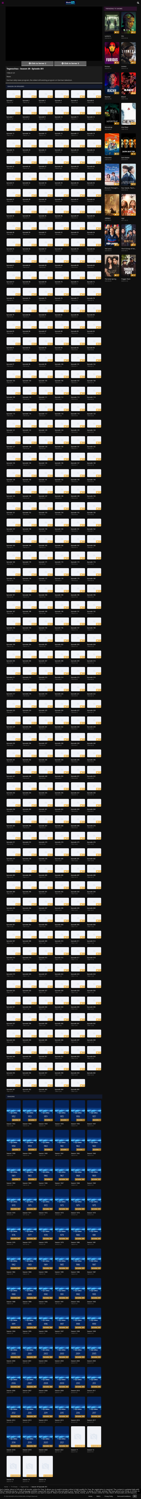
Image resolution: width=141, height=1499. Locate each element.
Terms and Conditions (124, 1496)
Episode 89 (75, 331)
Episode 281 (75, 859)
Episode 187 (11, 611)
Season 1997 (59, 1331)
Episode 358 (59, 1073)
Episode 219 (43, 694)
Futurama (108, 158)
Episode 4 (58, 100)
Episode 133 (11, 463)
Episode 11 (75, 117)
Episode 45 (42, 216)
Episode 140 (27, 480)
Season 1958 (11, 1153)
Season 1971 (27, 1213)
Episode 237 (43, 743)
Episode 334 (59, 1007)
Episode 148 (59, 496)
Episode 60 (91, 249)
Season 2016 (75, 1420)
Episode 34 (58, 183)
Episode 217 (11, 694)
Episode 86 (26, 331)
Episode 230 (27, 727)
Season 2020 (43, 1450)
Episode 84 (91, 315)
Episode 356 (27, 1073)
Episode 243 (43, 760)
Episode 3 (42, 100)
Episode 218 (27, 694)
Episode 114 (91, 397)
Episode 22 (58, 150)
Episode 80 (26, 315)
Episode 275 (75, 842)
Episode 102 (91, 364)
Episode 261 (43, 809)
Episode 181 (11, 595)
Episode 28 (58, 166)
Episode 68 (26, 282)
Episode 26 (26, 166)
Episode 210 (91, 661)
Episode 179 (75, 578)
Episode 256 (59, 793)
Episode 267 (43, 826)
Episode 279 (43, 859)
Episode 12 (91, 117)
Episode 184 (59, 595)
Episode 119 (75, 414)
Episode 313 (11, 958)
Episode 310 (59, 941)
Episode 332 (27, 1007)
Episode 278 (27, 859)
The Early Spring (110, 279)
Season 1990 (43, 1302)
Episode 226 (59, 710)
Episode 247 (11, 776)
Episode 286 (59, 875)
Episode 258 (91, 793)
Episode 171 (43, 562)
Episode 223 (11, 710)
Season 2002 (43, 1361)
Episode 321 (43, 974)
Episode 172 (59, 562)
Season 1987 (91, 1272)
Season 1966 (43, 1183)
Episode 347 (75, 1040)
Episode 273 (43, 842)
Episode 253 (11, 793)
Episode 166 (59, 545)
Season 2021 (59, 1450)
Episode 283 (11, 875)
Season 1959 (27, 1153)
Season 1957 (91, 1124)
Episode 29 (75, 166)
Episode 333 (43, 1007)
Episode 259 (11, 809)
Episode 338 (27, 1023)
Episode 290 (27, 892)
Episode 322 (59, 974)
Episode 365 (75, 1089)
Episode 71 (75, 282)
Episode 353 (75, 1056)
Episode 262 (59, 809)
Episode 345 (43, 1040)
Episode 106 (59, 381)
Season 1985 (59, 1272)
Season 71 (74, 1450)
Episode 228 (91, 710)
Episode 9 (42, 117)
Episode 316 (59, 958)
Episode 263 (75, 809)
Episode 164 (27, 545)
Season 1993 (91, 1302)
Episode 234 (91, 727)
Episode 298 (59, 908)
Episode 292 (59, 892)
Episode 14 (26, 133)
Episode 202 (59, 644)
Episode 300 (91, 908)
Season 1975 (91, 1213)
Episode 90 (91, 331)
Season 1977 (27, 1242)
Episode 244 (59, 760)
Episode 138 (91, 463)
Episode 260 (27, 809)
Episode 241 (11, 760)
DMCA (98, 1496)
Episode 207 (43, 661)
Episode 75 (42, 298)
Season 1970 (11, 1213)
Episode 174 (91, 562)
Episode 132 (91, 447)
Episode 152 (27, 512)
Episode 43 (10, 216)
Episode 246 (91, 760)
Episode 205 (11, 661)
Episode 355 (11, 1073)
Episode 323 (75, 974)
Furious (107, 66)
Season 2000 (11, 1361)
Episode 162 (91, 529)
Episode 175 (11, 578)
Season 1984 (43, 1272)
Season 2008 (43, 1390)
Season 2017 (91, 1420)
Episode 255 (43, 793)
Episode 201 (43, 644)
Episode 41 (75, 199)
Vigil (122, 218)
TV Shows (14, 1487)
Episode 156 (91, 512)
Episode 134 (27, 463)
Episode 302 (27, 925)
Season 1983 (27, 1272)
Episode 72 (91, 282)
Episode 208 (59, 661)
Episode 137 (75, 463)
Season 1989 (27, 1302)
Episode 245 (75, 760)
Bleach (123, 97)
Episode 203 (75, 644)
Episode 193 (11, 628)
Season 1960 (43, 1153)
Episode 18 (91, 133)
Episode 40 (58, 199)
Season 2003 (59, 1361)
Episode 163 (11, 545)
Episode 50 (26, 232)
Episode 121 (11, 430)
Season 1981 (91, 1242)
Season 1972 (43, 1213)
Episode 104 (27, 381)
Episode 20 (26, 150)
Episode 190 (59, 611)
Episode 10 (58, 117)
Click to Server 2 (38, 63)
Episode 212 (27, 677)
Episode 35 (75, 183)
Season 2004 (75, 1361)
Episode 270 (91, 826)
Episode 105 (43, 381)
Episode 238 (59, 743)
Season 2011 (91, 1390)
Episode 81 (42, 315)
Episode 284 (27, 875)
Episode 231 (43, 727)
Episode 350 (27, 1056)
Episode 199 (11, 644)
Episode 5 (74, 100)
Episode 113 (75, 397)
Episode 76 (58, 298)
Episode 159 (43, 529)
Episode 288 (91, 875)
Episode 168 (91, 545)
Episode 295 (11, 908)
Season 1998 (75, 1331)
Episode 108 (91, 381)
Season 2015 (59, 1420)
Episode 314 (27, 958)
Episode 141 (43, 480)
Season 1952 (11, 1124)
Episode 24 (91, 150)
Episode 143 (75, 480)
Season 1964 (11, 1183)
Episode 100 (59, 364)
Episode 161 (75, 529)
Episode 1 (10, 100)
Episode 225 (43, 710)
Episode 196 (59, 628)
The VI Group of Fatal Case (130, 249)
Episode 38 (26, 199)
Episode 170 (27, 562)
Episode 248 (27, 776)
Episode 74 (26, 298)
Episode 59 (75, 249)
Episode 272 (27, 842)
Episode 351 (43, 1056)
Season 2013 (27, 1420)
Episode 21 (42, 150)
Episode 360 (91, 1073)
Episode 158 (27, 529)
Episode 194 (27, 628)
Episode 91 (10, 348)
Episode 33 (42, 183)
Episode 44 (26, 216)
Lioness (123, 66)
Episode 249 (43, 776)
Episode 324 (91, 974)
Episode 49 (10, 232)
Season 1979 (59, 1242)
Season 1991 (59, 1302)
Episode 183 (43, 595)
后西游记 (108, 218)
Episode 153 (43, 512)
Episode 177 (43, 578)
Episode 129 (43, 447)
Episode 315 (43, 958)
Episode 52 (58, 232)
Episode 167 (75, 545)
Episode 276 (91, 842)
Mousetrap (108, 127)
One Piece (124, 127)
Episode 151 (11, 512)
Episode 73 (10, 298)
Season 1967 (59, 1183)
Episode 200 (27, 644)
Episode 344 (27, 1040)
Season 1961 (59, 1153)
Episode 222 (91, 694)
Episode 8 (26, 117)
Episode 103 (11, 381)
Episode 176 (27, 578)
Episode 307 (11, 941)
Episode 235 (11, 743)
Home (6, 1487)
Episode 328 (59, 990)
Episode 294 (91, 892)
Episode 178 (59, 578)
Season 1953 (27, 1124)
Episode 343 (11, 1040)
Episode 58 (58, 249)
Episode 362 (27, 1089)
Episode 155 (75, 512)
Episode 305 (75, 925)
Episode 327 (43, 990)
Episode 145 (11, 496)
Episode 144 (91, 480)
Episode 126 (91, 430)
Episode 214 (59, 677)
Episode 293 (75, 892)
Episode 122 (27, 430)
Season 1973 (59, 1213)
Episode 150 (91, 496)
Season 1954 (43, 1124)
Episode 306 (91, 925)
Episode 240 (91, 743)
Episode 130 (59, 447)
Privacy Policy (109, 1496)
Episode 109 (11, 397)
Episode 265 (11, 826)
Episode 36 (91, 183)
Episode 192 (91, 611)
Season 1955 (59, 1124)
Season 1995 (27, 1331)
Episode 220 (59, 694)
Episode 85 (10, 331)
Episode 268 (59, 826)
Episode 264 (91, 809)
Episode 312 (91, 941)
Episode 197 (75, 628)
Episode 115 (11, 414)
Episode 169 (11, 562)
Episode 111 (43, 397)
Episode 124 (59, 430)
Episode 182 (27, 595)
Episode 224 (27, 710)
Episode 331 (11, 1007)
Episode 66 (91, 265)
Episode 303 (43, 925)
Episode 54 (91, 232)
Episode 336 (91, 1007)
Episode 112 (59, 397)
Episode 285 (43, 875)
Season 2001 (27, 1361)
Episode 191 (75, 611)
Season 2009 (59, 1390)
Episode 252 (91, 776)
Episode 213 (43, 677)
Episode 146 (27, 496)
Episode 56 (26, 249)
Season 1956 (75, 1124)
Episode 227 (75, 710)
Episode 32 (26, 183)
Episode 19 (10, 150)
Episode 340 (59, 1023)
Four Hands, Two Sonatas (130, 188)
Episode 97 (10, 364)
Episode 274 (59, 842)
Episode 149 (75, 496)
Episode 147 (43, 496)
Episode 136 (59, 463)
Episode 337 (11, 1023)
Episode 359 (75, 1073)
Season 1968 (75, 1183)
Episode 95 (75, 348)
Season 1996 (43, 1331)
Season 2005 (91, 1361)
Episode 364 (59, 1089)
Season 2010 (75, 1390)
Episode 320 (27, 974)
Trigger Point (125, 279)
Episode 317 (75, 958)
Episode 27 (42, 166)
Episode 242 (27, 760)
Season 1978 (43, 1242)
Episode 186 (91, 595)
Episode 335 (75, 1007)
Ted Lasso (108, 249)
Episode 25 (10, 166)
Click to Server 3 (71, 63)
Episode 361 (11, 1089)
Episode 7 (10, 117)
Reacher (107, 97)
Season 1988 (11, 1302)
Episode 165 (43, 545)
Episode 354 (91, 1056)
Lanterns (108, 36)
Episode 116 (27, 414)
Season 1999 (91, 1331)
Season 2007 (27, 1390)
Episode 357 (43, 1073)
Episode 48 (91, 216)
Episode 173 (75, 562)
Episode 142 (59, 480)
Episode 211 (11, 677)
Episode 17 (75, 133)
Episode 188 (27, 611)
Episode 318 (91, 958)
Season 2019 (27, 1450)
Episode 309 (43, 941)
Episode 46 (58, 216)
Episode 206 (27, 661)
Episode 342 (91, 1023)
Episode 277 (11, 859)
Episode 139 (11, 480)
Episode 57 (42, 249)
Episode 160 (59, 529)
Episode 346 (59, 1040)
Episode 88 (58, 331)
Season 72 (90, 1450)
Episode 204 (91, 644)
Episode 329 (75, 990)
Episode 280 (59, 859)
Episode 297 (43, 908)
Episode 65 (75, 265)
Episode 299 (75, 908)
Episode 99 (42, 364)
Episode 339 (43, 1023)
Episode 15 (42, 133)
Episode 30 (91, 166)
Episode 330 (91, 990)
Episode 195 (43, 628)
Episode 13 (10, 133)
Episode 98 (26, 364)
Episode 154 (59, 512)
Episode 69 (42, 282)
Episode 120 (91, 414)
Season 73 (10, 1479)
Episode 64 (58, 265)
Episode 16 (58, 133)
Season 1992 (75, 1302)
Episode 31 (10, 183)
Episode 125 (75, 430)
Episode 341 (75, 1023)
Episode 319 (11, 974)
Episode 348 (91, 1040)
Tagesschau (24, 1487)
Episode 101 (75, 364)
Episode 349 (11, 1056)
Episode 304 (59, 925)
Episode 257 (75, 793)
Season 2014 (43, 1420)
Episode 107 (75, 381)
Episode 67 (10, 282)
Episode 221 (75, 694)
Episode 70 (58, 282)
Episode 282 (91, 859)
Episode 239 (75, 743)
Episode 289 (11, 892)
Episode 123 (43, 430)
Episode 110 (27, 397)
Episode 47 (75, 216)
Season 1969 (91, 1183)
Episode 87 (42, 331)
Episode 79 (10, 315)
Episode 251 (75, 776)
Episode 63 (42, 265)
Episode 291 (43, 892)
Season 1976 (11, 1242)
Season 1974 (75, 1213)
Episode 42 (91, 199)
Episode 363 (43, 1089)
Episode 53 (75, 232)
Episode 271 (11, 842)
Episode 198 (91, 628)
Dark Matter (125, 158)
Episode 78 (91, 298)
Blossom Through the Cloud (114, 188)
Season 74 (26, 1479)
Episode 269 (75, 826)
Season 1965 (27, 1183)
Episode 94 (58, 348)
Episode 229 (11, 727)
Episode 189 (43, 611)
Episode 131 (75, 447)
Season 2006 (11, 1390)
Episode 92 (26, 348)
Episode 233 (75, 727)
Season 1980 (75, 1242)
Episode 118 (59, 414)
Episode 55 (10, 249)
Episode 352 (59, 1056)
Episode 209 (75, 661)
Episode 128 (27, 447)
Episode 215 (75, 677)
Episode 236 (27, 743)
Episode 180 (91, 578)
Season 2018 (11, 1450)
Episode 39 (42, 199)
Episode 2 (26, 100)
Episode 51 (42, 232)
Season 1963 (91, 1153)
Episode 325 (11, 990)
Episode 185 (75, 595)
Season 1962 (75, 1153)
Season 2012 (11, 1420)
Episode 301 (11, 925)
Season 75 (42, 1479)
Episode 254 (27, 793)
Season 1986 (75, 1272)
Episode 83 (75, 315)
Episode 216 (91, 677)
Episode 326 (27, 990)
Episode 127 (11, 447)
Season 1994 (11, 1331)
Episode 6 (90, 100)
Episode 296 (27, 908)
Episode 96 (91, 348)
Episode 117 (43, 414)
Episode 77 (75, 298)
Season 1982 (11, 1272)
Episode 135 (43, 463)
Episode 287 (75, 875)
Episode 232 (59, 727)
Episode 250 (59, 776)
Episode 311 (75, 941)
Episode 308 (27, 941)
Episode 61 (10, 265)
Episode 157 (11, 529)
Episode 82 (58, 315)
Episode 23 (75, 150)
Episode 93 (42, 348)
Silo (122, 36)
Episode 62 (26, 265)
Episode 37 (10, 199)
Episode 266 (27, 826)
